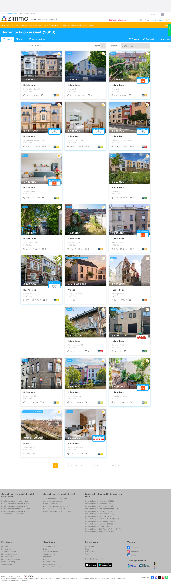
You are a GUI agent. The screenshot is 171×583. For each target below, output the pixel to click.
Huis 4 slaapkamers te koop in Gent (15, 509)
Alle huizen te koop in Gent (12, 514)
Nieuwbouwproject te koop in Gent (57, 511)
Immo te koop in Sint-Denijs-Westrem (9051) (103, 529)
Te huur (14, 25)
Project (71, 290)
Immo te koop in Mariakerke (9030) (99, 501)
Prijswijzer (88, 25)
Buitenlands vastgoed (47, 19)
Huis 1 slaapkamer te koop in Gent (14, 501)
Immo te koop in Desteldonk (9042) (99, 514)
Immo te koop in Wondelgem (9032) (99, 506)
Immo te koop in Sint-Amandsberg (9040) (102, 509)
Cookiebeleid (23, 578)
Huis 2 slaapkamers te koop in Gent (15, 504)
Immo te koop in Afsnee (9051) (97, 526)
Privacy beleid (34, 578)
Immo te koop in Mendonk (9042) (98, 516)
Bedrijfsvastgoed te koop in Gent (56, 506)
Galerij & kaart (39, 39)
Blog (167, 25)
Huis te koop (29, 85)
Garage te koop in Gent (52, 501)
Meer (131, 20)
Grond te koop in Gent (52, 504)
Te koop (5, 25)
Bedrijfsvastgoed (51, 25)
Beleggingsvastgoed (71, 25)
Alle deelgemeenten (118, 578)
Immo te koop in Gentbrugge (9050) (100, 521)
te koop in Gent (11, 13)
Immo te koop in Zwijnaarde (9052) (99, 531)
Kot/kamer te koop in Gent (54, 509)
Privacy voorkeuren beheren (51, 578)
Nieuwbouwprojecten (31, 25)
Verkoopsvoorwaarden (70, 578)
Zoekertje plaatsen (117, 20)
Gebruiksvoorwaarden (9, 578)
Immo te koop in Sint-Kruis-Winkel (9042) (102, 519)
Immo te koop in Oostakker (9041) (99, 511)
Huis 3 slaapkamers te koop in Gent (15, 506)
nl (167, 15)
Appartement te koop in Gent (55, 499)
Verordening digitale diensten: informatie (95, 578)
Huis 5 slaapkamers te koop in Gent (15, 511)
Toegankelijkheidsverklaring (11, 581)
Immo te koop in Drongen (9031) (98, 504)
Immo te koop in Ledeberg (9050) (99, 524)
